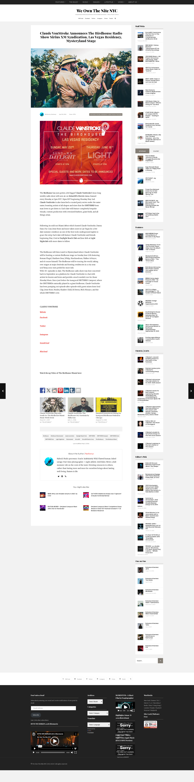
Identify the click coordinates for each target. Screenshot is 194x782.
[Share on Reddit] (54, 390)
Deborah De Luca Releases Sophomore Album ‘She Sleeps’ (153, 464)
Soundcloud (44, 343)
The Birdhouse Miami (111, 439)
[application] (54, 741)
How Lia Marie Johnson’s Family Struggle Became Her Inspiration (153, 158)
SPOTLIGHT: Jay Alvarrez (151, 179)
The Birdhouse (99, 439)
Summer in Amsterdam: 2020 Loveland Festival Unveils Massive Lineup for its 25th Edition (148, 502)
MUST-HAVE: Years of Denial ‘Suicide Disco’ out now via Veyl (153, 80)
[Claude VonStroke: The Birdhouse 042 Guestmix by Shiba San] (81, 404)
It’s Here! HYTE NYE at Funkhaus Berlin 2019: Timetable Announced (153, 537)
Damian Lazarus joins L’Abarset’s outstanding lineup (153, 369)
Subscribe (36, 715)
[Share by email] (78, 390)
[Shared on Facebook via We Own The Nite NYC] (42, 390)
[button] (54, 741)
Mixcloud (43, 352)
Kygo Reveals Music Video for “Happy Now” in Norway (153, 168)
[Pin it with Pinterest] (60, 390)
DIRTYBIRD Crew (114, 436)
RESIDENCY (104, 114)
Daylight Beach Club (81, 436)
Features (139, 227)
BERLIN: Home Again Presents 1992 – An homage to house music (152, 280)
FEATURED (59, 2)
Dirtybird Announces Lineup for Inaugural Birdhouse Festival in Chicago (108, 415)
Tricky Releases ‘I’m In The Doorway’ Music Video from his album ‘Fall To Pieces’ (153, 247)
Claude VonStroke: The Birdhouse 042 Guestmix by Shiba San (78, 415)
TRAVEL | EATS (142, 351)
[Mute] (72, 752)
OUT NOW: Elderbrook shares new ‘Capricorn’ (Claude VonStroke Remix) (106, 495)
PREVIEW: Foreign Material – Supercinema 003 (152, 302)
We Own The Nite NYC (97, 10)
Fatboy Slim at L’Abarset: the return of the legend (153, 422)
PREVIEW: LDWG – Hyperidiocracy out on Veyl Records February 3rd (153, 526)
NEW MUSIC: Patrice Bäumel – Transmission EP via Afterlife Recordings (152, 47)
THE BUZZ (73, 2)
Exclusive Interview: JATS (152, 568)
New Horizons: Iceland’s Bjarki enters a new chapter (153, 91)
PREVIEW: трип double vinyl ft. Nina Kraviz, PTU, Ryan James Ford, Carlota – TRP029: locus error (153, 549)
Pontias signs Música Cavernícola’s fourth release (153, 339)
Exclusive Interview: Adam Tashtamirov (152, 601)
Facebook (43, 317)
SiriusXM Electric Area (88, 439)
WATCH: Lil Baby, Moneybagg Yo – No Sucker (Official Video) (153, 291)
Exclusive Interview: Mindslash (152, 590)
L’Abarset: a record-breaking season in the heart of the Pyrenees (152, 359)
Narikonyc (53, 114)
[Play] (34, 752)
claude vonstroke (69, 436)
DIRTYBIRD (92, 436)
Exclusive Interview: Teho (152, 624)
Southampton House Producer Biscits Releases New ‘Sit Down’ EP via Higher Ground (153, 315)
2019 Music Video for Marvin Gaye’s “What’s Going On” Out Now (153, 102)
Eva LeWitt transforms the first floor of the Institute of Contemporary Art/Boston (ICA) (153, 35)
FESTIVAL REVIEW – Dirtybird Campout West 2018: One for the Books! (62, 508)
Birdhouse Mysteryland (57, 436)
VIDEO (120, 2)
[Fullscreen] (75, 752)
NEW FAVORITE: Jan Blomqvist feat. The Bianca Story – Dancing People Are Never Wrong (152, 204)
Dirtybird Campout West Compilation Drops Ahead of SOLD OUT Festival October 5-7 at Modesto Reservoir (106, 509)
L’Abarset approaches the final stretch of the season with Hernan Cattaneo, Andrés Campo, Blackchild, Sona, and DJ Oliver (149, 411)
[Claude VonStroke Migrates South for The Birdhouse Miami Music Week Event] (53, 404)
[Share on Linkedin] (66, 390)
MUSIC (85, 2)
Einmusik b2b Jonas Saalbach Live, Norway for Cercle (153, 125)
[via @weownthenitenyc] (48, 390)
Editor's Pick (141, 457)
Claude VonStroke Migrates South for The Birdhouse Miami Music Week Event (52, 415)
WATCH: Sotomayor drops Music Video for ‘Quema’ (153, 69)
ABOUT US (132, 2)
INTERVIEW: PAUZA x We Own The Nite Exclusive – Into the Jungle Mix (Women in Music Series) (153, 138)
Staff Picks (140, 26)
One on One (140, 561)
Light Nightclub (60, 439)
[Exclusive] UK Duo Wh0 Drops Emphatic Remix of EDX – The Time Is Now (153, 258)
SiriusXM (77, 439)
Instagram (44, 334)
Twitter (43, 326)
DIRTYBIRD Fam (49, 439)
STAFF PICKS (112, 114)
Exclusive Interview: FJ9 (152, 646)
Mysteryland (69, 439)
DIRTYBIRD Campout (102, 436)
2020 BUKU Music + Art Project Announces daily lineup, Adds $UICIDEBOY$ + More (153, 58)
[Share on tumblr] (72, 390)
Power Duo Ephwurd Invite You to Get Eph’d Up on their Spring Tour (152, 191)
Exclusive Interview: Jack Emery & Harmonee (152, 636)
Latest (156, 151)
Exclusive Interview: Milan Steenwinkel (152, 613)
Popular (143, 151)
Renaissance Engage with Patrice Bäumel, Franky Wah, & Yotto (153, 475)
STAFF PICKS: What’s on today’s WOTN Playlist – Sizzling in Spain (152, 114)
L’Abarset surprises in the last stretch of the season (153, 445)
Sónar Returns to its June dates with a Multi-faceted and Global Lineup (152, 515)
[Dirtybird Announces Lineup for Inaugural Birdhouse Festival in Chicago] (108, 404)
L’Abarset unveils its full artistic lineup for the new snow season (153, 433)
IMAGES (96, 2)
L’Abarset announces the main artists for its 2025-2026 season (153, 381)
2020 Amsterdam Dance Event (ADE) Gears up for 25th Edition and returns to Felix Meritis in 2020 (153, 488)
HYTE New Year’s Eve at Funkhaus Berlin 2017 (152, 215)
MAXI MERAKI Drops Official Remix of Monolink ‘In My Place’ (153, 235)
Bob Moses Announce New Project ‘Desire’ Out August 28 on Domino (153, 269)
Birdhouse (46, 436)
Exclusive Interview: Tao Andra (152, 579)
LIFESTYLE (108, 2)
